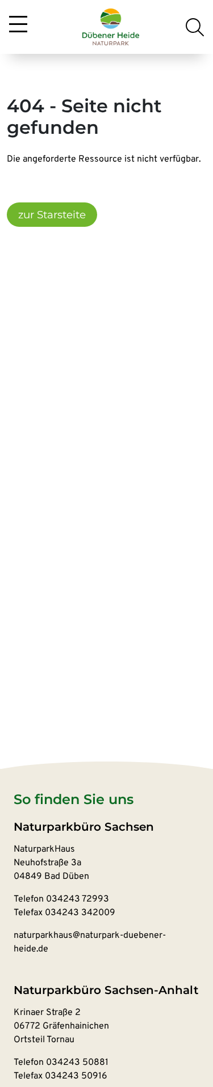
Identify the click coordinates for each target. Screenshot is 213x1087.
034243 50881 (77, 1062)
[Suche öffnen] (195, 27)
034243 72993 (77, 899)
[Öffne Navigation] (18, 25)
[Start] (110, 27)
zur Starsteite (52, 214)
